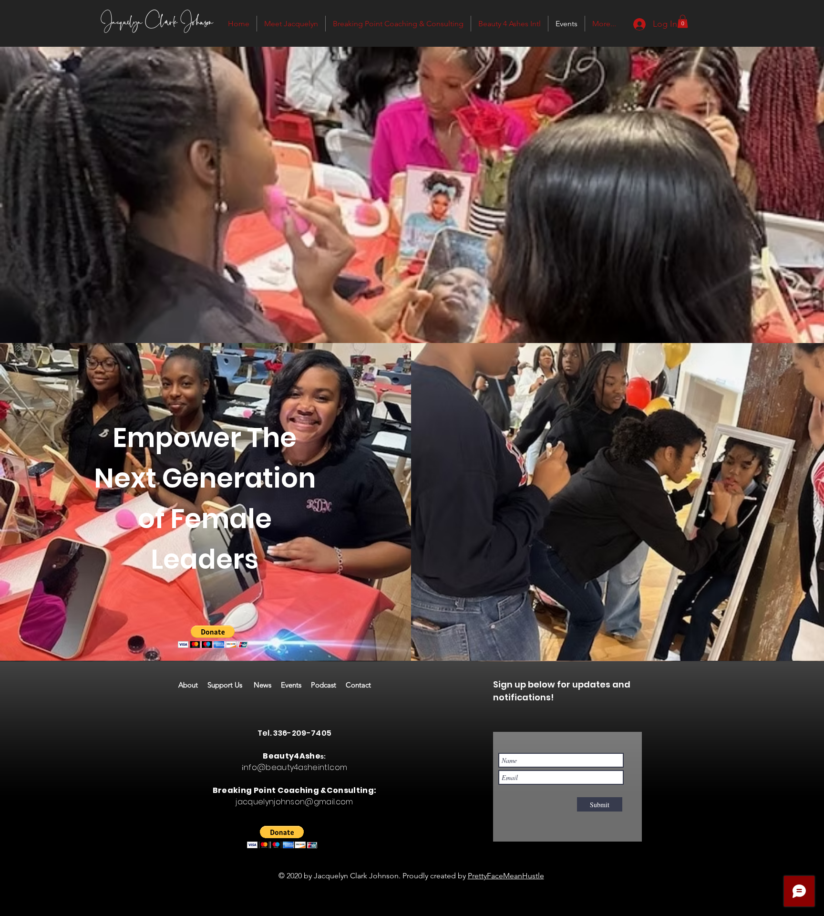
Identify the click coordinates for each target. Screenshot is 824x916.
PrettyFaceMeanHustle (506, 875)
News (267, 684)
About (192, 684)
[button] (682, 21)
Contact (358, 684)
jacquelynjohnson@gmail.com (294, 801)
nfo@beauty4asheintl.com (295, 767)
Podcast (328, 684)
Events (296, 684)
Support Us (230, 684)
